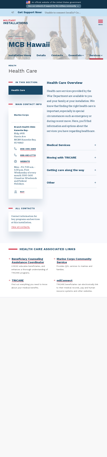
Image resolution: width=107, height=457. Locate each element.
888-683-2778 (28, 155)
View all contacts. (20, 227)
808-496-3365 (28, 149)
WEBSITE (25, 161)
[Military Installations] (15, 23)
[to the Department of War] (28, 2)
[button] (53, 6)
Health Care (18, 90)
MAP (22, 192)
